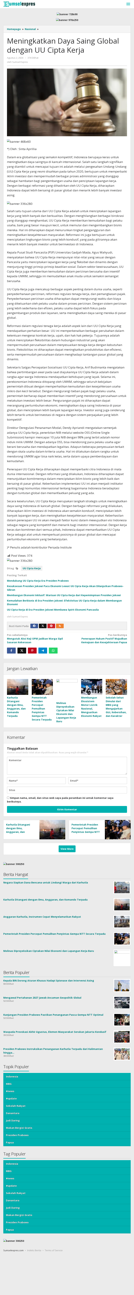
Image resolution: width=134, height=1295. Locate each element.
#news (10, 1091)
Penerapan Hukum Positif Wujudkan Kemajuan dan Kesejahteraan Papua (104, 638)
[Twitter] (43, 626)
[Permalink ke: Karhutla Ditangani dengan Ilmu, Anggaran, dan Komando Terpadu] (17, 687)
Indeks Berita (34, 1250)
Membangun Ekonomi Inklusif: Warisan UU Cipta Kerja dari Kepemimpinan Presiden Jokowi (64, 595)
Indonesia (12, 1076)
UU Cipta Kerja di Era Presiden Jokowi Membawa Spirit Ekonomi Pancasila (53, 609)
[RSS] (60, 626)
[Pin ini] (32, 651)
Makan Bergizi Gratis (19, 1127)
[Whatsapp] (53, 651)
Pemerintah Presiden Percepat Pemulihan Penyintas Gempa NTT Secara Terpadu (42, 708)
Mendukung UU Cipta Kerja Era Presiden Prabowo (38, 580)
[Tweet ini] (21, 651)
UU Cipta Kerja (32, 568)
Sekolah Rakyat (15, 1105)
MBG (9, 1083)
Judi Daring (13, 1120)
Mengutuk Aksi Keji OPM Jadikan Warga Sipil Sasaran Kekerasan (35, 638)
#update (11, 1098)
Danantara (12, 1113)
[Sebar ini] (11, 651)
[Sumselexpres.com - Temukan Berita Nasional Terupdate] (19, 3)
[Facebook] (34, 626)
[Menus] (128, 4)
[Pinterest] (51, 626)
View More (67, 848)
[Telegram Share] (42, 651)
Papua (10, 1142)
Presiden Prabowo (17, 1135)
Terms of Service (54, 1250)
